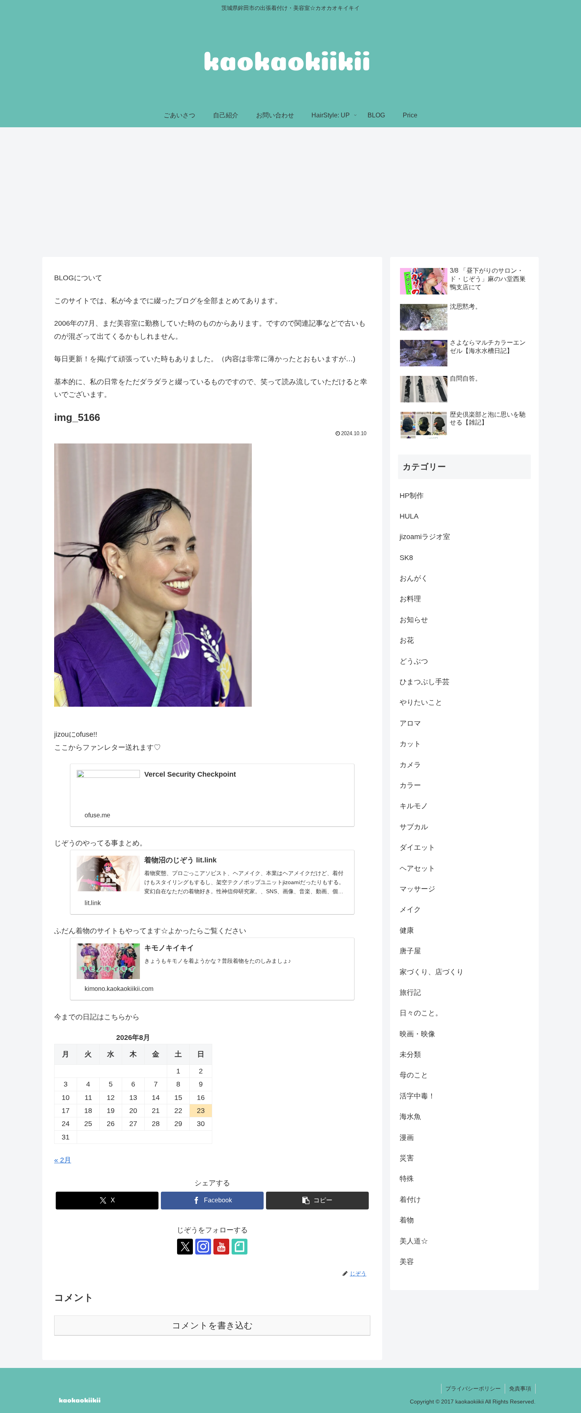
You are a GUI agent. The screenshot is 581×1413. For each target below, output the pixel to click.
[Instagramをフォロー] (203, 1247)
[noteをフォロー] (239, 1247)
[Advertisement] (290, 192)
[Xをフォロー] (185, 1247)
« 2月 (62, 1160)
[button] (317, 1200)
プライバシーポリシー (473, 1388)
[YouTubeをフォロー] (221, 1247)
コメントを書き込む (212, 1325)
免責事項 (520, 1388)
